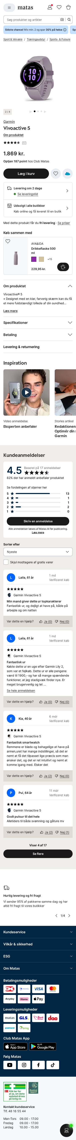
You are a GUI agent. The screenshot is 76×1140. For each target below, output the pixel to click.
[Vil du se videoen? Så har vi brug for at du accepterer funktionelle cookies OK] (38, 77)
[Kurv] (68, 8)
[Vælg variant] (63, 267)
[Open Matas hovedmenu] (9, 7)
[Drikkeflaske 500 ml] (38, 256)
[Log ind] (50, 8)
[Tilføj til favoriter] (56, 174)
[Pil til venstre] (56, 915)
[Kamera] (62, 19)
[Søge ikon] (69, 19)
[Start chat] (66, 1130)
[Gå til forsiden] (25, 7)
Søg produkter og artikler (24, 19)
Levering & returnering (21, 347)
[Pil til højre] (69, 915)
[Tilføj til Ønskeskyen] (67, 174)
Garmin (9, 121)
